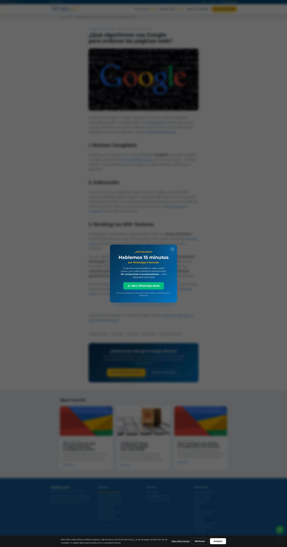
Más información (181, 541)
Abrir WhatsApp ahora (145, 285)
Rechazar (200, 541)
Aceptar (218, 541)
